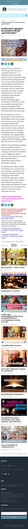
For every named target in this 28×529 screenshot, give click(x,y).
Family (2, 269)
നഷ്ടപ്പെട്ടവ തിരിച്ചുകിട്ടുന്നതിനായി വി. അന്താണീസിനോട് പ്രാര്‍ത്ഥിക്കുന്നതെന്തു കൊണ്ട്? (12, 318)
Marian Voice (12, 449)
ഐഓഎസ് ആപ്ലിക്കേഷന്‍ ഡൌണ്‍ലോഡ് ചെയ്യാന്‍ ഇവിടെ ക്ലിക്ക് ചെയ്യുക (12, 236)
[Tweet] (5, 64)
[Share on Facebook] (2, 64)
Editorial (15, 486)
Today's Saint (10, 373)
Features (12, 241)
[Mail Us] (16, 3)
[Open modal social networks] (12, 64)
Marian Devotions (5, 449)
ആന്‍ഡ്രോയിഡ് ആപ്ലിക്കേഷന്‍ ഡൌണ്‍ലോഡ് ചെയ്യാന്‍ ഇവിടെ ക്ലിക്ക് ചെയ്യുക (12, 230)
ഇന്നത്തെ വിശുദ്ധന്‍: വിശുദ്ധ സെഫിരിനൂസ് (13, 370)
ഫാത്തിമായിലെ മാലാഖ (11, 346)
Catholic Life (4, 324)
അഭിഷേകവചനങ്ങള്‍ (10, 291)
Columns (3, 396)
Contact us (13, 484)
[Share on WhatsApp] (9, 64)
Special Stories (13, 20)
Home (2, 484)
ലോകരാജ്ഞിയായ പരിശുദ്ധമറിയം (9, 446)
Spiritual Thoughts (17, 423)
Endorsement (4, 486)
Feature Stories (5, 241)
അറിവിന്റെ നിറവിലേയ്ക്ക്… (12, 394)
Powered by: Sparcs (17, 526)
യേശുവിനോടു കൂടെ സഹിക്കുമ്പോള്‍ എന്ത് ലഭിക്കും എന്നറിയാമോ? (11, 420)
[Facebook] (11, 3)
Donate (10, 486)
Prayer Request (20, 484)
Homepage (4, 20)
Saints (8, 324)
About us (7, 484)
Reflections (3, 423)
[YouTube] (14, 3)
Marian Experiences (5, 347)
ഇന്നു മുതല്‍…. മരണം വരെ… (13, 268)
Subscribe (14, 517)
